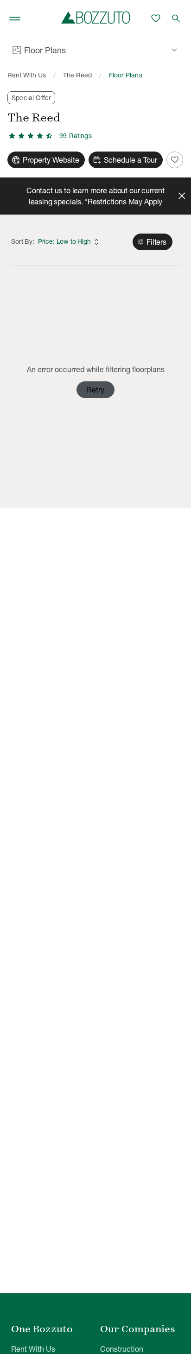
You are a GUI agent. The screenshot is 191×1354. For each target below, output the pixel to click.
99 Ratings (75, 136)
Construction (121, 1349)
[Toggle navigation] (14, 18)
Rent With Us (26, 75)
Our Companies (137, 1329)
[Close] (181, 196)
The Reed (77, 75)
